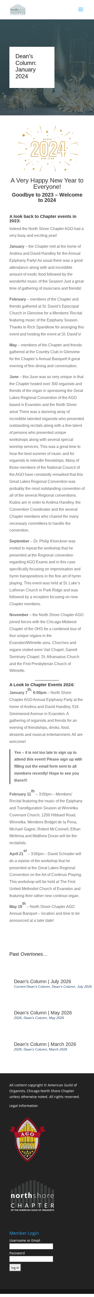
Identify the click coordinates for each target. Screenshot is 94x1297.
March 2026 (58, 1049)
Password (17, 1253)
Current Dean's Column (32, 986)
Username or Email (24, 1240)
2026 (18, 1018)
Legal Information (23, 1105)
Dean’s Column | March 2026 (45, 1044)
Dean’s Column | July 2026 (42, 981)
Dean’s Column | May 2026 (43, 1012)
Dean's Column (63, 986)
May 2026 (56, 1018)
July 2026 (84, 986)
